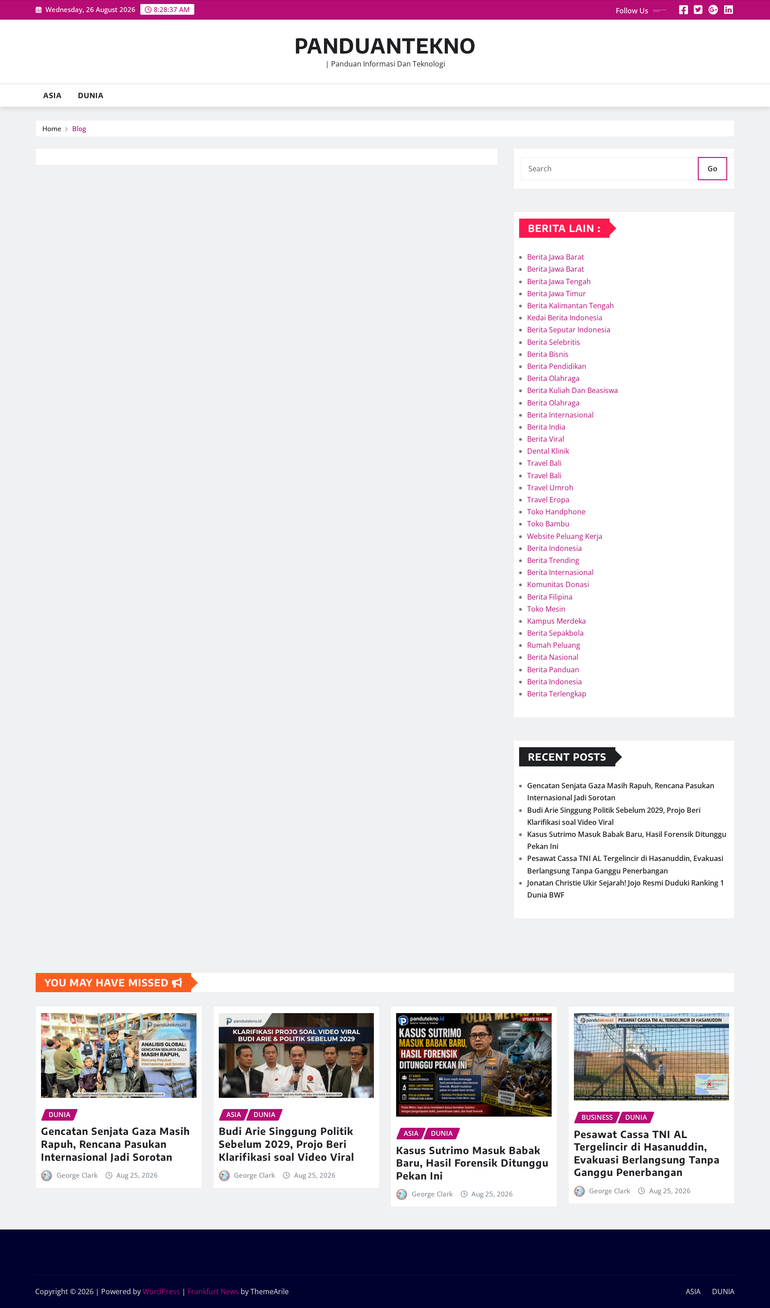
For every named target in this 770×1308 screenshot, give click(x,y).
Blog (79, 128)
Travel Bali (544, 463)
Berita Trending (553, 560)
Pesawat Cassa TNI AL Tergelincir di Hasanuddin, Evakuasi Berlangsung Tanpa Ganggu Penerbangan (647, 1153)
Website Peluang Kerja (564, 536)
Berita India (546, 427)
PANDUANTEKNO (385, 45)
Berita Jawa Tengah (559, 281)
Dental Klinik (548, 451)
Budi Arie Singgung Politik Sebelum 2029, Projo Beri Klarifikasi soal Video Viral (286, 1144)
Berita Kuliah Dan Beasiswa (572, 390)
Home (51, 128)
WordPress (161, 1291)
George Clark (77, 1175)
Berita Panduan (553, 670)
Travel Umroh (550, 488)
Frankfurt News (213, 1291)
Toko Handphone (556, 512)
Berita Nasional (552, 657)
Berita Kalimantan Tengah (570, 305)
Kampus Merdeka (556, 621)
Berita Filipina (550, 597)
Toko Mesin (546, 609)
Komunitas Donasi (558, 584)
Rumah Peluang (553, 645)
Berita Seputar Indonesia (568, 330)
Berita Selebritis (553, 342)
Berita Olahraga (553, 378)
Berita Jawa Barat (555, 257)
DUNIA (91, 95)
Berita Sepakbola (555, 633)
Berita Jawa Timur (556, 293)
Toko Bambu (548, 524)
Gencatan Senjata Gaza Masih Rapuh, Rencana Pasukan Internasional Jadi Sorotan (115, 1144)
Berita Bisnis (548, 354)
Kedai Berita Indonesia (564, 318)
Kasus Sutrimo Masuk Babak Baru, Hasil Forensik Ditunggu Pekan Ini (472, 1163)
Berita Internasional (560, 415)
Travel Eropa (548, 500)
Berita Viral (545, 439)
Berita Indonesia (554, 548)
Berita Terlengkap (556, 694)
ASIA (52, 95)
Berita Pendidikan (556, 366)
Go (712, 169)
